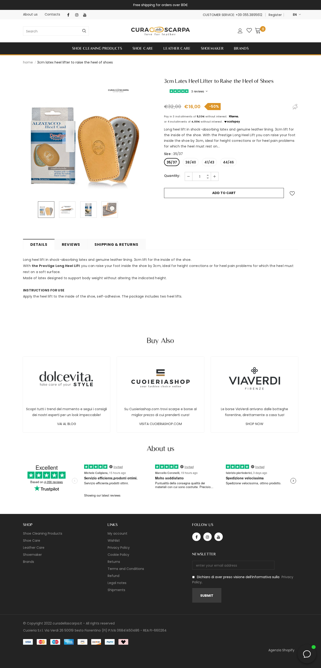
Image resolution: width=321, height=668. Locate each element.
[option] (84, 135)
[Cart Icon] (258, 30)
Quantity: (172, 175)
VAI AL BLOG (66, 423)
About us (30, 14)
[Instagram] (78, 15)
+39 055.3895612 (249, 14)
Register (275, 14)
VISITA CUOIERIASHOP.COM (160, 423)
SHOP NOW (254, 423)
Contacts (52, 14)
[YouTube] (86, 15)
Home (28, 62)
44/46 (228, 162)
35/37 (172, 162)
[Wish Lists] (292, 193)
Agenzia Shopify (281, 650)
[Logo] (160, 31)
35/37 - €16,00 (148, 661)
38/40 (190, 162)
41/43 (209, 162)
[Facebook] (70, 15)
